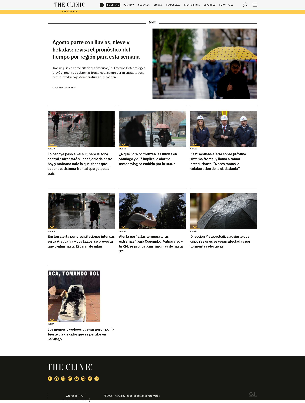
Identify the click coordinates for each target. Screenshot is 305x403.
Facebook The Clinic (56, 378)
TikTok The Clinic (90, 378)
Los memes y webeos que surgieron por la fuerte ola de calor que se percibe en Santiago (81, 334)
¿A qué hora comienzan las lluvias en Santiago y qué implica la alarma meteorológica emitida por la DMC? (148, 159)
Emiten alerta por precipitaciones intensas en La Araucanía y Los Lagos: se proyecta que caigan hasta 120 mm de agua (81, 241)
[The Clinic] (69, 4)
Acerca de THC (74, 395)
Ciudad (158, 4)
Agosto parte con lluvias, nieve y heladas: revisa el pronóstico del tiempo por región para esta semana (96, 49)
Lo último (113, 4)
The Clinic (102, 5)
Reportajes (226, 4)
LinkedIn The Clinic (83, 378)
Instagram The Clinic (63, 378)
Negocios (144, 4)
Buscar (245, 5)
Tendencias (173, 4)
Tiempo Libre (192, 4)
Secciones (255, 5)
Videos (193, 149)
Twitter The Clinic (50, 378)
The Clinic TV (76, 378)
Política (128, 4)
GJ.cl (253, 395)
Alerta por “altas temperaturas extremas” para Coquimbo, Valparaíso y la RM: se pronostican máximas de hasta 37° (151, 243)
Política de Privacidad (74, 400)
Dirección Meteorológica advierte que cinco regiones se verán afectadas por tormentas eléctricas (220, 241)
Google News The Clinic (96, 378)
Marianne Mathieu (66, 87)
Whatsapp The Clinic (70, 378)
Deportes (209, 4)
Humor (51, 324)
